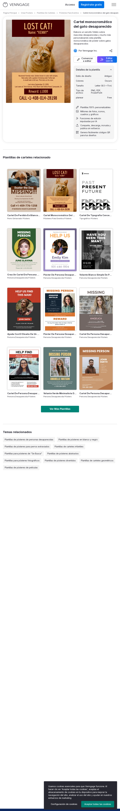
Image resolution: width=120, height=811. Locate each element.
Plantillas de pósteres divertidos (60, 460)
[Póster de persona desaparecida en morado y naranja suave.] (60, 249)
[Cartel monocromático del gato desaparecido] (60, 190)
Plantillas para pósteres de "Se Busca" (23, 453)
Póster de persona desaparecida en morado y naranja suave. (60, 274)
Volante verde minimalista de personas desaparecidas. (60, 393)
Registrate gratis (91, 4)
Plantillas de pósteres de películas (21, 467)
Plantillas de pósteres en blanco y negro (78, 439)
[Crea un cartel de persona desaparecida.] (24, 249)
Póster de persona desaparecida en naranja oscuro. (60, 334)
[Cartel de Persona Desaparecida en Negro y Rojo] (24, 368)
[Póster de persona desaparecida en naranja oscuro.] (60, 309)
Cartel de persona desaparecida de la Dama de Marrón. (96, 334)
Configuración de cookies (64, 804)
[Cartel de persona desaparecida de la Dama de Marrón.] (96, 309)
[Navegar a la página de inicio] (16, 4)
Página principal (10, 13)
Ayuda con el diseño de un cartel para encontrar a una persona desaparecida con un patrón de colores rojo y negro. (24, 334)
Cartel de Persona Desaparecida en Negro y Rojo (24, 393)
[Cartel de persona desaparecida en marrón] (96, 368)
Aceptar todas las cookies (97, 804)
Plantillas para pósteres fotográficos (22, 460)
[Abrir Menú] (114, 4)
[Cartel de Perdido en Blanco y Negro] (24, 190)
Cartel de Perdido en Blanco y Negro (24, 215)
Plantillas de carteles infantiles (69, 446)
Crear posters (27, 13)
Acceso (70, 4)
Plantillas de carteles (46, 13)
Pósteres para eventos (69, 13)
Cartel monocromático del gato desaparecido (60, 215)
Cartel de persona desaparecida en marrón (96, 393)
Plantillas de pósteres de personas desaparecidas (29, 439)
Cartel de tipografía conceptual (96, 215)
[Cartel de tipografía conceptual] (96, 190)
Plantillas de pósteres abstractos (63, 453)
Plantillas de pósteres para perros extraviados (27, 446)
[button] (85, 59)
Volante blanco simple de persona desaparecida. (96, 274)
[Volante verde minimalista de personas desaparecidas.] (60, 368)
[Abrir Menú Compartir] (111, 51)
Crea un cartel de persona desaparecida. (24, 274)
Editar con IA (109, 59)
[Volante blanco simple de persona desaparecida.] (96, 249)
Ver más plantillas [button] (60, 408)
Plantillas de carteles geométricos (97, 460)
